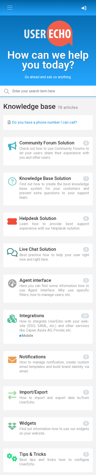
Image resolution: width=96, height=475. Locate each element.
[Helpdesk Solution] (48, 224)
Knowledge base (30, 106)
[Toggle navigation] (10, 7)
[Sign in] (84, 8)
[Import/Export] (48, 398)
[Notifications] (48, 365)
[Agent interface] (48, 288)
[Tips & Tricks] (48, 460)
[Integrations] (48, 327)
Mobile (27, 336)
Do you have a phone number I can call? (44, 122)
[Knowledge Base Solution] (48, 189)
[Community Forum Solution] (48, 151)
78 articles (67, 107)
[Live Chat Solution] (48, 255)
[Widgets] (48, 429)
